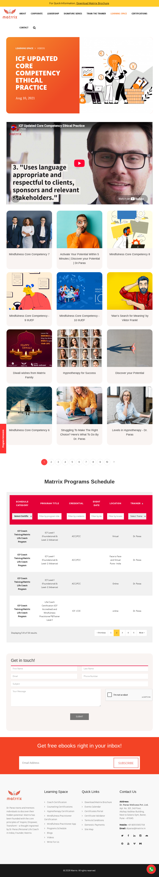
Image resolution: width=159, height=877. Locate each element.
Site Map (88, 829)
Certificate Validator (94, 815)
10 (107, 462)
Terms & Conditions (94, 820)
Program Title (49, 503)
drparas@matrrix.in (135, 828)
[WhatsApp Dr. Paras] (151, 869)
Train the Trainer (96, 13)
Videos (50, 837)
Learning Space (119, 13)
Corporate (37, 13)
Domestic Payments (94, 824)
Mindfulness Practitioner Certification (58, 817)
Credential (76, 503)
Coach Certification (57, 802)
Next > (142, 633)
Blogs (50, 833)
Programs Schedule (56, 828)
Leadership (53, 13)
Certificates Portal (93, 811)
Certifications (139, 13)
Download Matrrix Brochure (92, 3)
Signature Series (73, 13)
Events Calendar (92, 806)
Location (115, 503)
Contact (23, 27)
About (22, 13)
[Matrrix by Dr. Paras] (10, 13)
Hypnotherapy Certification (60, 811)
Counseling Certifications (60, 806)
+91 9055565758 (136, 824)
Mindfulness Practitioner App (61, 823)
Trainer (136, 503)
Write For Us (53, 842)
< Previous (101, 633)
